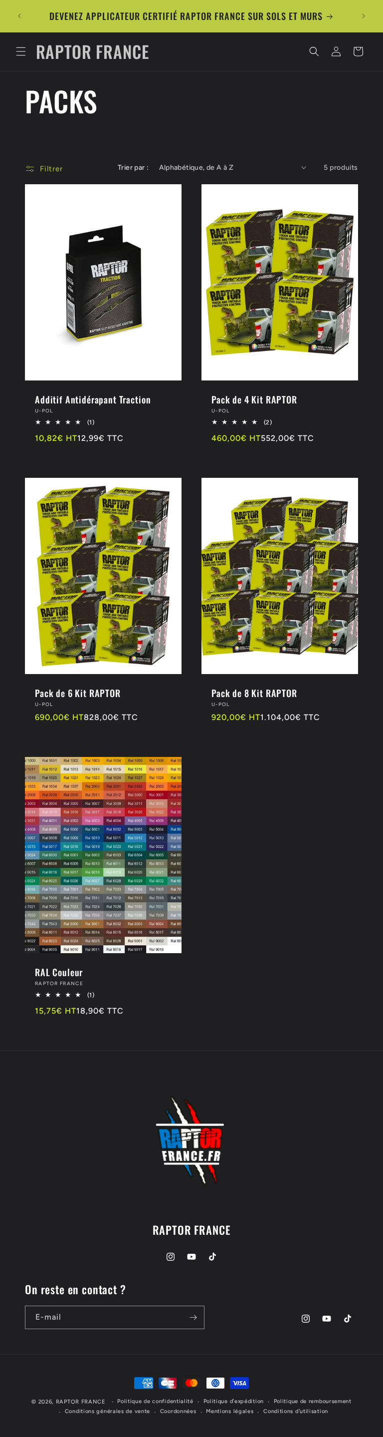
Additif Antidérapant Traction (93, 398)
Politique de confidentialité (155, 1401)
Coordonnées (178, 1411)
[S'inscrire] (193, 1317)
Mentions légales (229, 1411)
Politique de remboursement (313, 1401)
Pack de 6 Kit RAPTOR (78, 693)
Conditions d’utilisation (295, 1411)
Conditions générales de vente (107, 1411)
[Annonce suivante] (364, 16)
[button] (21, 51)
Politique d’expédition (233, 1401)
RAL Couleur (59, 971)
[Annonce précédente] (19, 16)
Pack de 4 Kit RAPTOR (254, 398)
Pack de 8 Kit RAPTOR (254, 693)
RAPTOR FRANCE (81, 1402)
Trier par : (133, 167)
